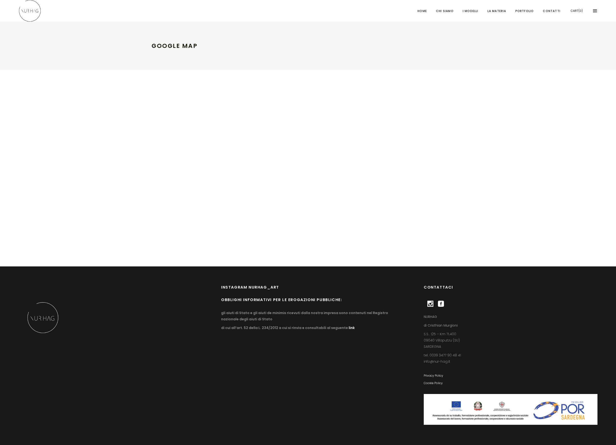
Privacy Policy (433, 376)
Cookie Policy (433, 383)
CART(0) (577, 11)
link (351, 327)
